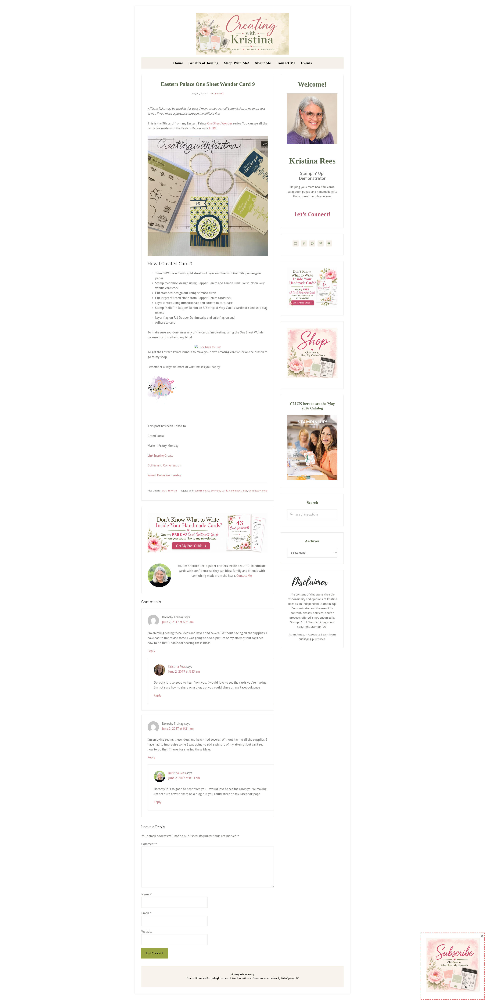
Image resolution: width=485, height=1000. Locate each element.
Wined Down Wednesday (164, 475)
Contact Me (244, 575)
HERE (213, 128)
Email (146, 913)
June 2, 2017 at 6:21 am (178, 622)
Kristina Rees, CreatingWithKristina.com (242, 34)
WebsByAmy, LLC (290, 978)
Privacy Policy (247, 974)
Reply (151, 651)
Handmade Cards (238, 490)
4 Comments (217, 93)
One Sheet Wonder (219, 123)
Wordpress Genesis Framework (248, 978)
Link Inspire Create (160, 455)
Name (146, 894)
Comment (149, 844)
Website (146, 931)
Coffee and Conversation (164, 465)
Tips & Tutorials (168, 490)
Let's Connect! (312, 214)
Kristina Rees (177, 666)
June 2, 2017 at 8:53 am (184, 671)
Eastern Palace (202, 490)
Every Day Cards (219, 490)
